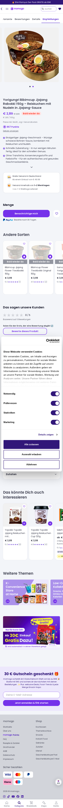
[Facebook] (18, 796)
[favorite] (60, 9)
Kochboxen (41, 727)
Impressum (8, 759)
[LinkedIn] (22, 796)
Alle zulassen (31, 444)
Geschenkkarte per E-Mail (47, 758)
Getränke (40, 743)
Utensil (39, 750)
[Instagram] (4, 796)
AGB (5, 751)
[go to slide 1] (30, 86)
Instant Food (42, 739)
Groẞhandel (9, 747)
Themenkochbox (43, 731)
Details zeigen (46, 434)
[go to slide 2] (33, 86)
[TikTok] (8, 796)
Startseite (7, 727)
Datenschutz (9, 755)
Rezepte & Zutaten (11, 743)
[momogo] (17, 9)
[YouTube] (13, 796)
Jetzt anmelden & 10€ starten (31, 702)
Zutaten (39, 746)
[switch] (55, 403)
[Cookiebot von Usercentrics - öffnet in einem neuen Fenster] (46, 341)
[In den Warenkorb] (24, 523)
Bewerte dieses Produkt (25, 331)
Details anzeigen (11, 131)
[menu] (7, 9)
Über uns (7, 731)
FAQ (5, 739)
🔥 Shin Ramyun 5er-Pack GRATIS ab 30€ (31, 2)
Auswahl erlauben (31, 454)
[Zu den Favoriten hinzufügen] (56, 213)
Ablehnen (31, 464)
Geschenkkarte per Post (46, 754)
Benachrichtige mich (26, 213)
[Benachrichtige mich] (24, 256)
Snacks (39, 735)
